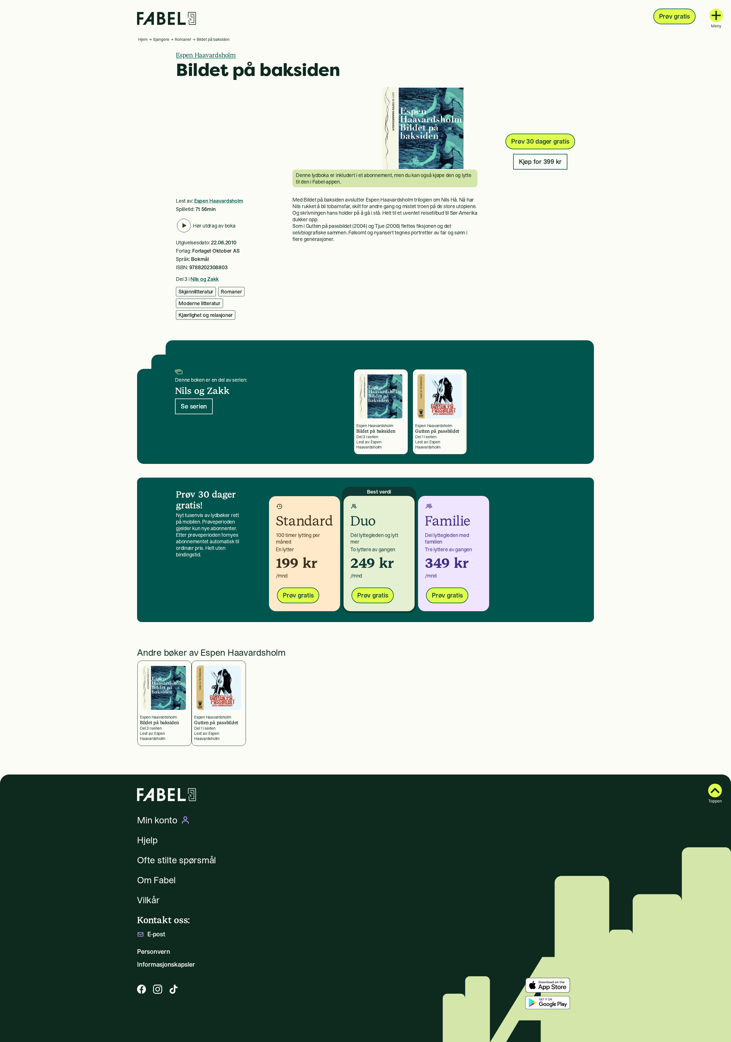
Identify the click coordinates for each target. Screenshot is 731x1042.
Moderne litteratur (199, 303)
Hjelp (147, 840)
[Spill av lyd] (184, 225)
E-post (156, 934)
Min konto (157, 820)
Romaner (183, 39)
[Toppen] (715, 790)
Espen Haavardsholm (206, 55)
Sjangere (161, 39)
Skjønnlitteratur (195, 291)
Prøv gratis (674, 16)
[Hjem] (166, 18)
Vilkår (148, 900)
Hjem (143, 39)
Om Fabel (156, 880)
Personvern (153, 952)
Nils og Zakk (204, 279)
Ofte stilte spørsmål (176, 860)
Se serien (194, 406)
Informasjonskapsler (166, 964)
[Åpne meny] (716, 15)
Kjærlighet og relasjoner (205, 315)
